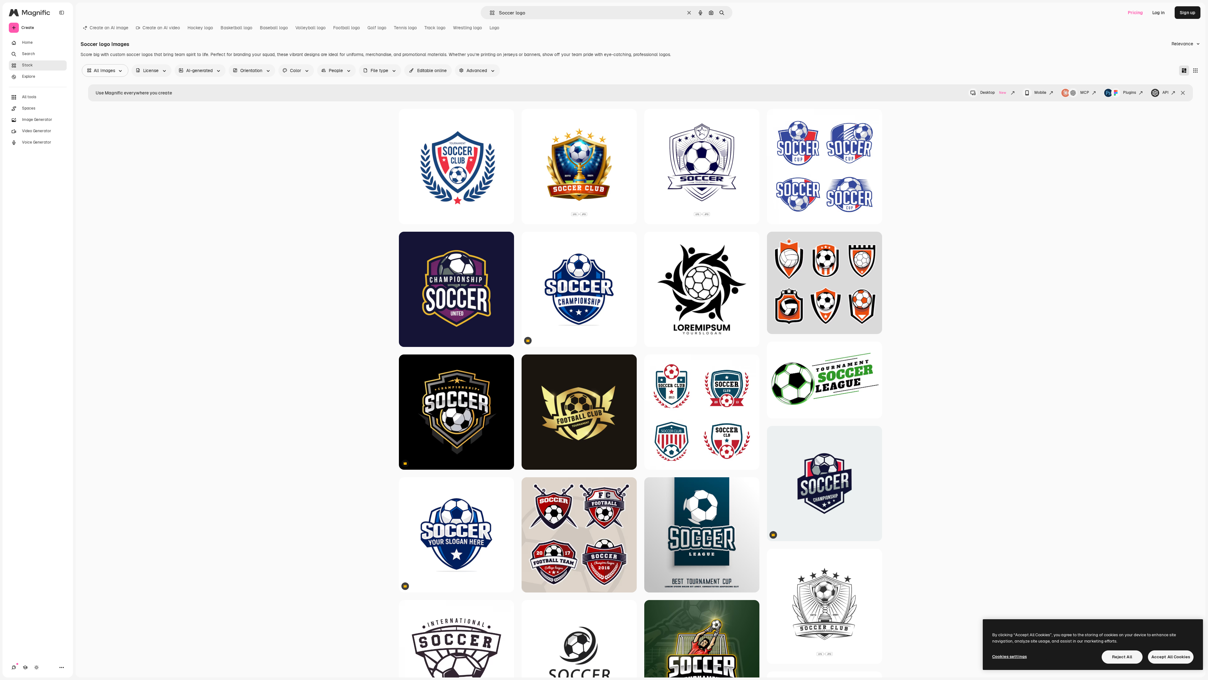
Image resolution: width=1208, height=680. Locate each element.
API (1165, 92)
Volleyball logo (310, 28)
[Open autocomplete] (489, 12)
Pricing (1135, 12)
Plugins (1129, 92)
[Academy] (25, 667)
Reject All (1122, 657)
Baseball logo (274, 28)
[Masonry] (1184, 70)
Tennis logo (405, 28)
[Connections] (14, 667)
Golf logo (376, 28)
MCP (1084, 92)
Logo (494, 28)
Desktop (993, 92)
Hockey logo (200, 28)
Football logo (346, 28)
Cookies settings (1009, 656)
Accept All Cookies (1170, 657)
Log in (1158, 12)
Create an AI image (109, 28)
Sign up (1187, 12)
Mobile (1040, 92)
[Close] (1182, 92)
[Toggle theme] (36, 667)
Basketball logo (236, 28)
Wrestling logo (467, 28)
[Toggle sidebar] (62, 13)
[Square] (1195, 70)
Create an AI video (161, 28)
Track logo (434, 28)
